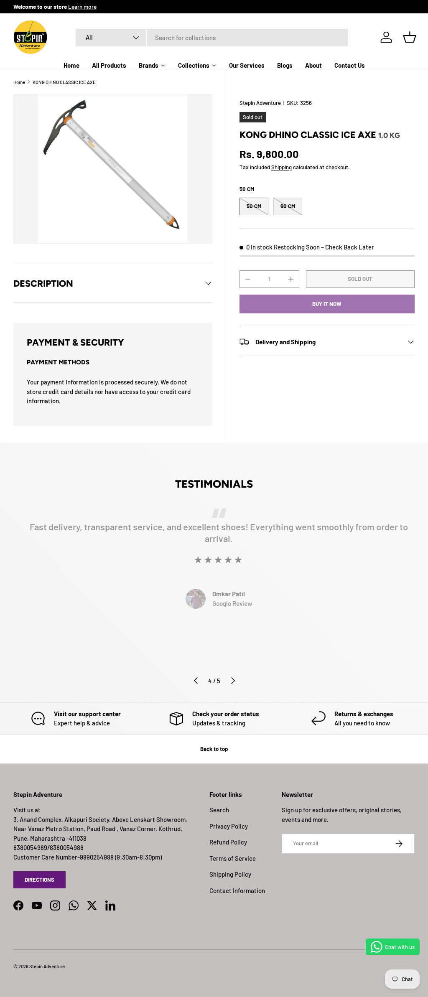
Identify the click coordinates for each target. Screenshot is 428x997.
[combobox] (212, 37)
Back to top (214, 748)
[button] (409, 37)
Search (219, 810)
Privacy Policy (228, 826)
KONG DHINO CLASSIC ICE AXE (64, 82)
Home (19, 82)
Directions (39, 879)
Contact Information (237, 890)
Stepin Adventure (260, 102)
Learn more (82, 6)
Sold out (360, 278)
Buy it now (326, 303)
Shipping (281, 167)
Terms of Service (232, 858)
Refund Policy (228, 842)
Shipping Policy (230, 874)
